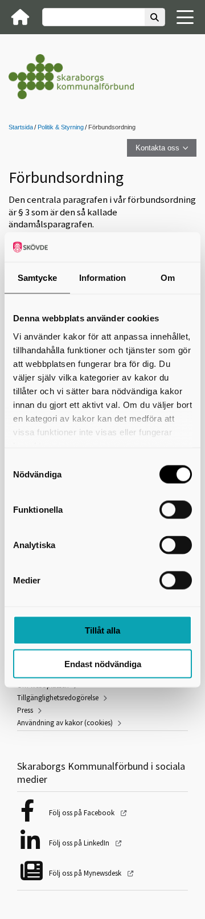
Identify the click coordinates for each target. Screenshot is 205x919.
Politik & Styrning (61, 127)
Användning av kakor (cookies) (65, 723)
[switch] (175, 510)
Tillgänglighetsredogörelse (58, 697)
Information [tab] (102, 278)
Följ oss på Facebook (82, 813)
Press (25, 710)
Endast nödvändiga (102, 663)
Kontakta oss (157, 148)
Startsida (21, 127)
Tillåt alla (102, 630)
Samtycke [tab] (37, 278)
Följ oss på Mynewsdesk (86, 873)
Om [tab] (168, 278)
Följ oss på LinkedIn (80, 843)
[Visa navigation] (185, 17)
